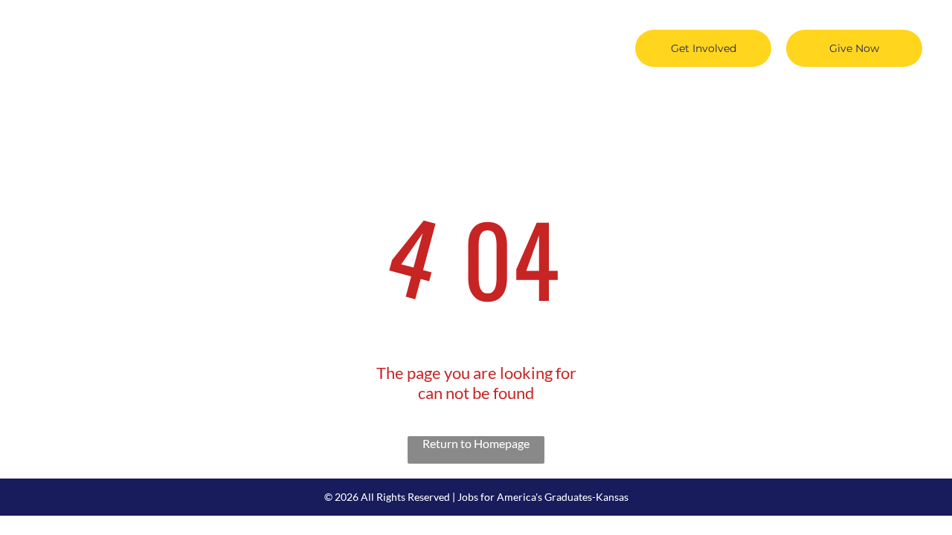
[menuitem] (222, 23)
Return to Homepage (476, 443)
